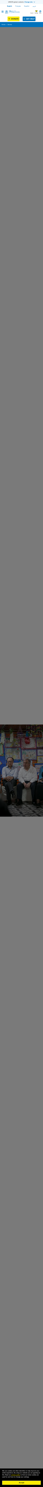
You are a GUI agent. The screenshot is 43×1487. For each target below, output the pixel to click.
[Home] (12, 12)
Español (26, 6)
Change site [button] (28, 2)
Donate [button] (36, 13)
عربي (34, 6)
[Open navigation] (3, 11)
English (9, 6)
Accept (21, 1483)
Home (3, 24)
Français (18, 6)
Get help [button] (30, 18)
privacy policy (15, 1475)
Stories (10, 24)
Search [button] (32, 13)
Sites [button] (40, 13)
